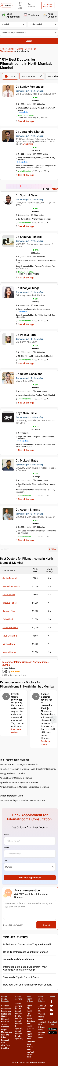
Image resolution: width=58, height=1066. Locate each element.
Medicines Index (31, 1042)
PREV (6, 549)
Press (40, 1038)
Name (6, 835)
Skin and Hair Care (5, 1020)
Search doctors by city (18, 1005)
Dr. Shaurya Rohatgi (29, 237)
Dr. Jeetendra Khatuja (30, 131)
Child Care (5, 1045)
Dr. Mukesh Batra (27, 460)
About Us (42, 1006)
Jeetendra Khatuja (11, 586)
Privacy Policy (41, 1028)
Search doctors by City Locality (18, 1014)
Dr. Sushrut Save (26, 195)
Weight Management (6, 1030)
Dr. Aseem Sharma (28, 509)
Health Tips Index (29, 1013)
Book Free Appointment (48, 5)
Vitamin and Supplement (6, 1009)
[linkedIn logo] (51, 1011)
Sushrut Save (9, 594)
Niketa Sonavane (10, 627)
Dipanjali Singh (9, 611)
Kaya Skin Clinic (26, 413)
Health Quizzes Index (30, 1028)
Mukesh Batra (9, 644)
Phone (6, 847)
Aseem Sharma (10, 652)
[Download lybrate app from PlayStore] (52, 1030)
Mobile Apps (41, 1018)
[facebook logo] (51, 1003)
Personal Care (5, 1041)
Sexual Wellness (5, 1025)
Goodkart (5, 1006)
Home (3, 49)
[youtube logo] (51, 1015)
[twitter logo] (51, 1007)
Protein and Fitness (6, 1015)
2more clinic (22, 162)
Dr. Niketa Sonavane (29, 374)
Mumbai (11, 49)
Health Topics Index (29, 1036)
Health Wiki (29, 1007)
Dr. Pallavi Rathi (26, 335)
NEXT (51, 549)
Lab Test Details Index (30, 1054)
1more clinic (22, 112)
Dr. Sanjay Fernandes (30, 86)
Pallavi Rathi (8, 619)
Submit (46, 925)
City (5, 860)
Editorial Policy (41, 1033)
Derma (20, 49)
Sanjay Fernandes (11, 578)
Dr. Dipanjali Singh (28, 288)
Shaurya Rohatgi (10, 603)
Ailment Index (30, 1048)
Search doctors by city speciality (19, 1035)
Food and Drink (5, 1036)
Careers (41, 1014)
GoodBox (5, 1048)
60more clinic (23, 441)
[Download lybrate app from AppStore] (52, 1033)
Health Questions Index (31, 1021)
